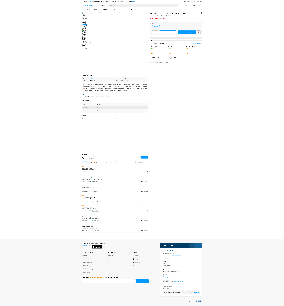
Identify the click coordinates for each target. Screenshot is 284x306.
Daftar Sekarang (187, 32)
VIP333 (91, 78)
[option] (84, 15)
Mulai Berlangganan (142, 281)
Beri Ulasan (144, 157)
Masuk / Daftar (196, 5)
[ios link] (97, 247)
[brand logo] (88, 5)
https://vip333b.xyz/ (176, 255)
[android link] (86, 247)
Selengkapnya (134, 1)
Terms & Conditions (109, 301)
